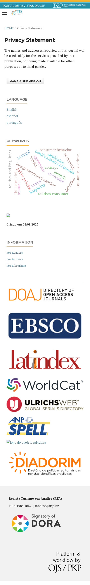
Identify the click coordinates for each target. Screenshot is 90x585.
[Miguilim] (26, 442)
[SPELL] (28, 434)
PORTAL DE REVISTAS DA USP (24, 5)
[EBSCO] (45, 339)
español (12, 116)
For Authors (15, 259)
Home (9, 28)
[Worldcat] (45, 390)
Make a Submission (25, 81)
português (14, 122)
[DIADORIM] (45, 477)
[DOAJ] (45, 305)
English (12, 109)
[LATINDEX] (45, 372)
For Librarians (16, 266)
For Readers (15, 252)
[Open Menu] (4, 12)
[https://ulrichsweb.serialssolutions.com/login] (45, 411)
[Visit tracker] (8, 216)
